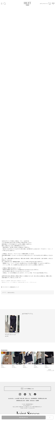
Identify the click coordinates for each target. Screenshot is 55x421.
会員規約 (27, 400)
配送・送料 (22, 398)
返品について (27, 398)
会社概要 (37, 400)
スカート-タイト (11, 292)
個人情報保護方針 (34, 398)
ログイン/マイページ (44, 3)
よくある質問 (17, 398)
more (49, 369)
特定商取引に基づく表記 (42, 398)
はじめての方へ (11, 398)
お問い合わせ (32, 400)
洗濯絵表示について (14, 287)
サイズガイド (6, 287)
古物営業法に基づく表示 (20, 400)
